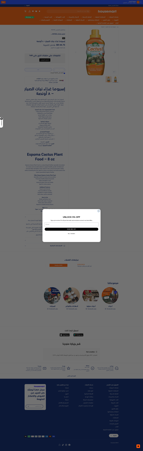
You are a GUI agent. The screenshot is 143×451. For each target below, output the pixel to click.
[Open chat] (138, 446)
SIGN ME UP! (71, 229)
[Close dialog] (99, 211)
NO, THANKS (71, 233)
